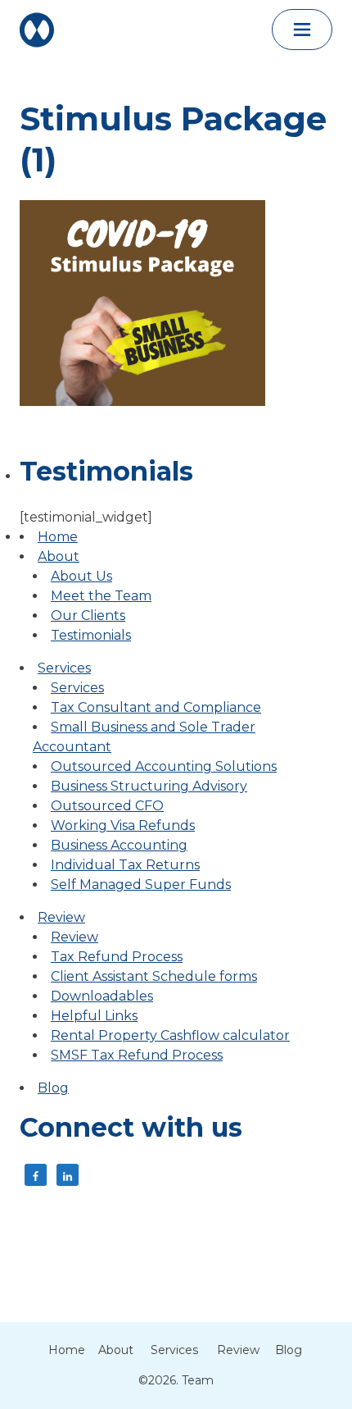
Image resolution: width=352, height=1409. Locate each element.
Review (61, 917)
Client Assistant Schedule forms (154, 976)
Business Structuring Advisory (149, 786)
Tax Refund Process (117, 956)
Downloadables (102, 996)
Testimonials (91, 635)
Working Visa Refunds (123, 825)
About (58, 556)
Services (64, 668)
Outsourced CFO (107, 806)
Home (58, 537)
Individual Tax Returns (125, 865)
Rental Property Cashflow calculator (170, 1035)
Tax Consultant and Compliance (156, 707)
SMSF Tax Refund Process (137, 1055)
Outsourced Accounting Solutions (164, 766)
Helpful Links (94, 1016)
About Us (81, 576)
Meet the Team (101, 596)
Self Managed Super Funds (141, 884)
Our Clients (88, 615)
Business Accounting (119, 845)
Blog (53, 1088)
